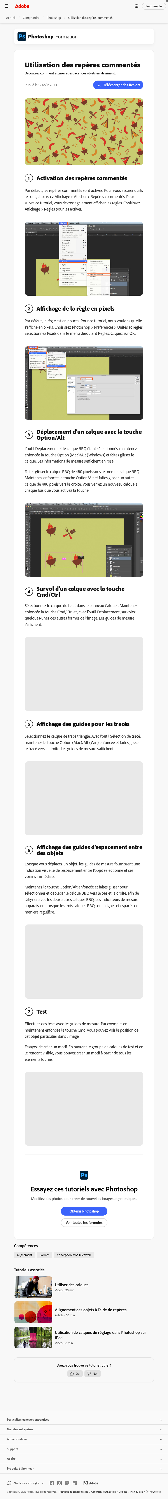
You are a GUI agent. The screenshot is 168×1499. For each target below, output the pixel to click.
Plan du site (136, 1491)
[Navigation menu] (6, 6)
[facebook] (52, 1483)
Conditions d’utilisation (103, 1491)
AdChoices (155, 1491)
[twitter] (67, 1483)
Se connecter (154, 6)
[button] (136, 6)
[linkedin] (75, 1483)
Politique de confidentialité (74, 1491)
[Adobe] (22, 6)
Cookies (123, 1491)
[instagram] (59, 1483)
